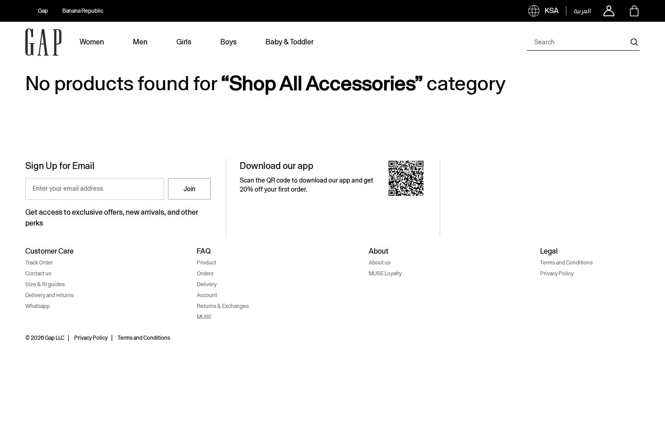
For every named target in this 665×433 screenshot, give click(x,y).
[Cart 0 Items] (634, 11)
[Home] (43, 42)
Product (206, 263)
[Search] (634, 42)
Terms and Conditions (566, 263)
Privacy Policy (557, 273)
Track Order (39, 263)
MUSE (204, 317)
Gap (43, 11)
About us (379, 263)
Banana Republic (82, 11)
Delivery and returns (49, 295)
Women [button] (92, 42)
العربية (582, 10)
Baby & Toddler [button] (290, 42)
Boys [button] (228, 42)
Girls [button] (183, 42)
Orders (205, 273)
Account (207, 295)
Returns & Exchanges (223, 306)
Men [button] (140, 42)
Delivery (207, 284)
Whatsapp (37, 306)
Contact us (38, 273)
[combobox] (583, 42)
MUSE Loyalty (385, 273)
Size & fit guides (45, 284)
